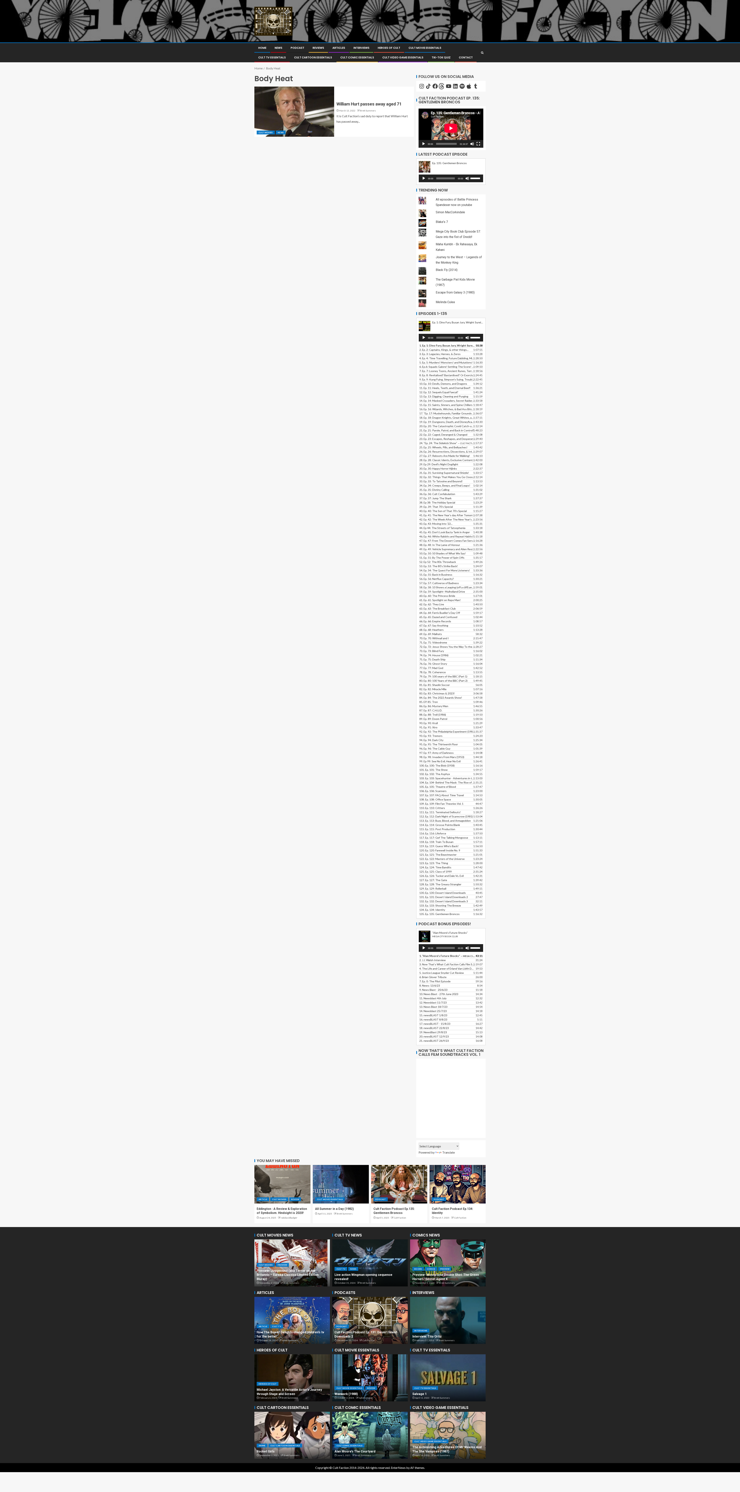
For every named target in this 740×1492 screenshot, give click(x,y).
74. (433, 655)
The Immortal (422, 1394)
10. (438, 994)
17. (447, 413)
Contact (466, 57)
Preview (282, 1269)
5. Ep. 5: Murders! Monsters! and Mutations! (446, 362)
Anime (262, 1445)
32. (447, 477)
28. (447, 460)
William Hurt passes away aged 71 (369, 104)
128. (440, 884)
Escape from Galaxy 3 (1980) (455, 292)
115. (437, 829)
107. (441, 795)
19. (447, 421)
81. (434, 685)
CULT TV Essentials (272, 57)
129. (432, 888)
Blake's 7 (442, 222)
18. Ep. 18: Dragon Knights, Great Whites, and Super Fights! (447, 417)
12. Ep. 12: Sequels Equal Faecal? (438, 392)
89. (433, 718)
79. (443, 676)
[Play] (424, 144)
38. (437, 502)
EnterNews (398, 1467)
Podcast (297, 48)
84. (440, 697)
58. (447, 587)
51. (441, 557)
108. (435, 799)
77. (431, 668)
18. (434, 1028)
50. (442, 553)
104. (447, 782)
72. (447, 646)
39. (436, 506)
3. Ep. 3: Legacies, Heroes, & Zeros (440, 354)
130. (442, 892)
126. (441, 875)
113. (445, 820)
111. (440, 812)
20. (434, 1036)
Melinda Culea (445, 302)
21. (434, 1040)
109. (441, 803)
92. (447, 731)
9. (433, 989)
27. (444, 455)
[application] (451, 128)
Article (263, 1199)
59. (442, 591)
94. (431, 740)
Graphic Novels (437, 1269)
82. (433, 689)
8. (429, 985)
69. (430, 634)
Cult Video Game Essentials (402, 57)
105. (437, 786)
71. (433, 642)
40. (443, 511)
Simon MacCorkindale (450, 212)
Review (295, 1199)
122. (442, 858)
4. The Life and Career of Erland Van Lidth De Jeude (447, 968)
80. (443, 680)
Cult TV (340, 1273)
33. (441, 481)
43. (435, 523)
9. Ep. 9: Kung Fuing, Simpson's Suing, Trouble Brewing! (447, 379)
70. (434, 638)
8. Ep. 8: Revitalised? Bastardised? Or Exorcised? (447, 375)
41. (447, 515)
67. (433, 625)
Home (262, 48)
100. (437, 765)
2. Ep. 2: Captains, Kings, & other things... (443, 349)
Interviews (361, 48)
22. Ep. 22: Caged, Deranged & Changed (443, 434)
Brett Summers (368, 110)
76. (433, 663)
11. (433, 998)
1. (447, 955)
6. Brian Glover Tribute (433, 977)
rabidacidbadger (289, 1217)
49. (447, 549)
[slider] (475, 178)
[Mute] (472, 144)
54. (444, 570)
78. (432, 672)
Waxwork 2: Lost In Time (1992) (357, 1394)
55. (435, 574)
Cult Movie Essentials (425, 48)
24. (447, 443)
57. (439, 583)
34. (444, 485)
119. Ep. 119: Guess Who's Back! (439, 846)
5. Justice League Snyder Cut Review (441, 972)
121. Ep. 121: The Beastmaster (438, 854)
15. (446, 405)
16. (447, 409)
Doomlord (342, 1451)
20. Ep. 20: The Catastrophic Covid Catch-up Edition (447, 426)
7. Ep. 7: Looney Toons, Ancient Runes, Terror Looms (447, 371)
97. (436, 752)
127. (433, 880)
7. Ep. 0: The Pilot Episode (435, 981)
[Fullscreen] (478, 144)
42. (447, 519)
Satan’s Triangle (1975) (273, 1336)
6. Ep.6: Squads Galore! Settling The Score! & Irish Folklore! (447, 366)
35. (434, 489)
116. (432, 833)
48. (439, 545)
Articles (338, 48)
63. (437, 608)
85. (428, 701)
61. (440, 600)
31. (444, 472)
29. (438, 464)
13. (443, 396)
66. (435, 621)
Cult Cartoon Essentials (313, 57)
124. (435, 867)
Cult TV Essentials (425, 1388)
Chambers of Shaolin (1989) (432, 1451)
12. (433, 1002)
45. (444, 532)
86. (433, 706)
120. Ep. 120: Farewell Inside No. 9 (439, 850)
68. (431, 629)
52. (437, 561)
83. (437, 693)
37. (435, 498)
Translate (448, 1152)
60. (437, 595)
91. (428, 727)
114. (439, 825)
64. (439, 612)
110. (432, 808)
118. (436, 841)
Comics (418, 1269)
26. (447, 451)
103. (447, 778)
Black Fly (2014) (446, 270)
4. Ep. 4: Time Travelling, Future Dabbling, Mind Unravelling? (447, 358)
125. (435, 871)
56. (436, 578)
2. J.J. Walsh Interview (432, 960)
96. (434, 748)
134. (432, 909)
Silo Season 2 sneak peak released (360, 1279)
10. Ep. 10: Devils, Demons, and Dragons (443, 383)
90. (428, 723)
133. (440, 905)
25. (443, 447)
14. (447, 400)
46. (446, 536)
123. (433, 863)
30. (438, 468)
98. (441, 757)
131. (443, 897)
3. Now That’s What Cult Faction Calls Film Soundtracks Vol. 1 (447, 964)
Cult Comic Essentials (357, 57)
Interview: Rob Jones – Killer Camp (437, 1336)
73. (431, 651)
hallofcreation (366, 1397)
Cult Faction (400, 1217)
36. (437, 494)
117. (443, 837)
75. (432, 659)
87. (430, 710)
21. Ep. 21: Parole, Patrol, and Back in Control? (446, 430)
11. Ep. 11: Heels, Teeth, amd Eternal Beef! (445, 388)
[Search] (482, 53)
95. (438, 744)
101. (433, 769)
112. (446, 816)
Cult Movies (266, 132)
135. (439, 914)
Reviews (318, 48)
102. (434, 774)
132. (443, 901)
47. (447, 540)
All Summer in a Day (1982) (334, 1209)
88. (432, 714)
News (278, 48)
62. (431, 604)
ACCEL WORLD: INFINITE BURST (280, 1451)
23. (447, 438)
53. (438, 566)
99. (440, 761)
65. (438, 617)
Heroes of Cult (389, 48)
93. (430, 735)
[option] (292, 1262)
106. (433, 791)
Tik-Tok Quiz (441, 57)
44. (442, 528)
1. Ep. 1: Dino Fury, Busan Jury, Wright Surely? (447, 345)
